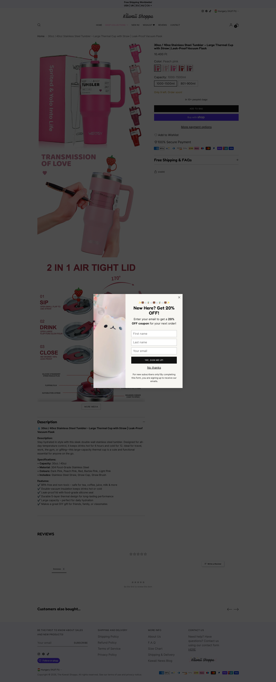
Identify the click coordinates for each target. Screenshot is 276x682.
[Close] (179, 297)
